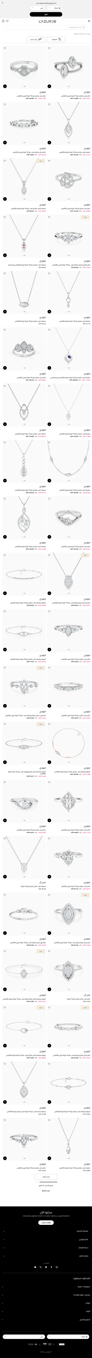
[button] (49, 48)
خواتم (88, 1303)
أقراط (88, 1311)
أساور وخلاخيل (85, 1319)
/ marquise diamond (80, 34)
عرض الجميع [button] (46, 1191)
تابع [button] (46, 14)
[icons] (57, 1267)
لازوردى (88, 34)
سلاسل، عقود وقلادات (81, 1294)
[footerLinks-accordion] (46, 1231)
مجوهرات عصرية (84, 1286)
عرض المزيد (46, 1176)
